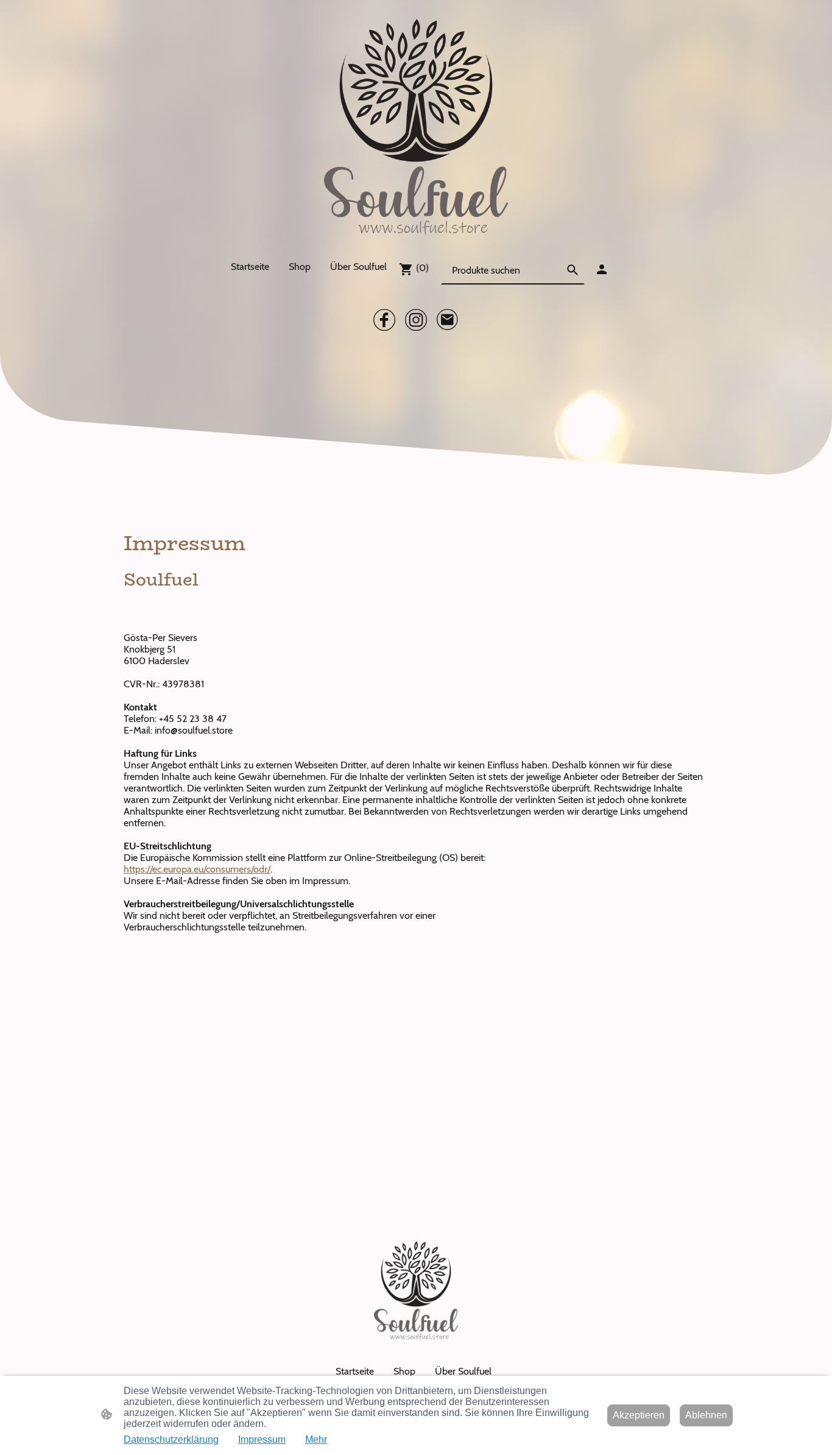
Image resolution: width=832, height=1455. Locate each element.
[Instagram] (416, 320)
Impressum (262, 1439)
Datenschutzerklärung (171, 1439)
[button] (572, 270)
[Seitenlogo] (416, 127)
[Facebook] (384, 320)
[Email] (448, 320)
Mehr (316, 1439)
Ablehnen (706, 1415)
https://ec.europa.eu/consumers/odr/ (197, 869)
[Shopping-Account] (601, 269)
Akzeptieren (639, 1415)
